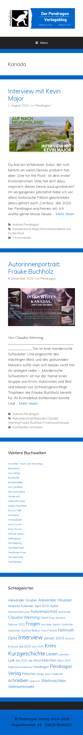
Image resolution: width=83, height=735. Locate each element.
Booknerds (14, 468)
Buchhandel (64, 612)
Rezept (40, 674)
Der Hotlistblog (16, 491)
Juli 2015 (25, 646)
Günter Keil (14, 496)
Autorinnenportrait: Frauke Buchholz (34, 267)
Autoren (17, 224)
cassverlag (14, 473)
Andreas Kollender (21, 606)
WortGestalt (15, 561)
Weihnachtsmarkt (21, 686)
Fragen (33, 624)
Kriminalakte (15, 519)
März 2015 (64, 660)
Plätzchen (29, 674)
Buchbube (13, 477)
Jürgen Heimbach (17, 505)
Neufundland (56, 229)
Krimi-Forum (15, 529)
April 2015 (42, 606)
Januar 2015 (54, 638)
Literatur (64, 654)
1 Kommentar (21, 238)
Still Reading (15, 543)
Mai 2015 (21, 660)
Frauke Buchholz (31, 423)
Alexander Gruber (22, 600)
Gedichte (67, 624)
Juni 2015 (38, 646)
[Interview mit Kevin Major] (41, 151)
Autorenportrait (22, 418)
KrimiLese (13, 515)
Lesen (52, 653)
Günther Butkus (30, 630)
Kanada (17, 229)
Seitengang (14, 538)
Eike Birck (60, 617)
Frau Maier (46, 624)
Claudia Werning (24, 617)
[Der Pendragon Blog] (41, 18)
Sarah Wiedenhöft (54, 674)
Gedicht (56, 624)
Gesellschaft (14, 630)
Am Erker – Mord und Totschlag (25, 463)
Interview (30, 637)
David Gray (48, 617)
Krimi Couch (14, 524)
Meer (30, 660)
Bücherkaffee (15, 482)
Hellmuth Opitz (16, 501)
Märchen (49, 660)
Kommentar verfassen (27, 427)
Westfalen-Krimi (17, 552)
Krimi (43, 229)
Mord (37, 660)
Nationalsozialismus (20, 667)
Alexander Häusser (55, 600)
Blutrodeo (40, 418)
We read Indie (15, 557)
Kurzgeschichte (26, 653)
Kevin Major (32, 229)
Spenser (34, 681)
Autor (54, 606)
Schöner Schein (16, 533)
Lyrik (11, 660)
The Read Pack (16, 547)
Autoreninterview (18, 611)
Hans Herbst (49, 630)
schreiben (18, 680)
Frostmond (50, 423)
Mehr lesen (65, 214)
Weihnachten (53, 680)
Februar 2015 (16, 624)
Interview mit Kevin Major (34, 94)
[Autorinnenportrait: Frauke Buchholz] (41, 324)
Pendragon (31, 224)
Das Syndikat (15, 487)
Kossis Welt (14, 510)
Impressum (41, 732)
